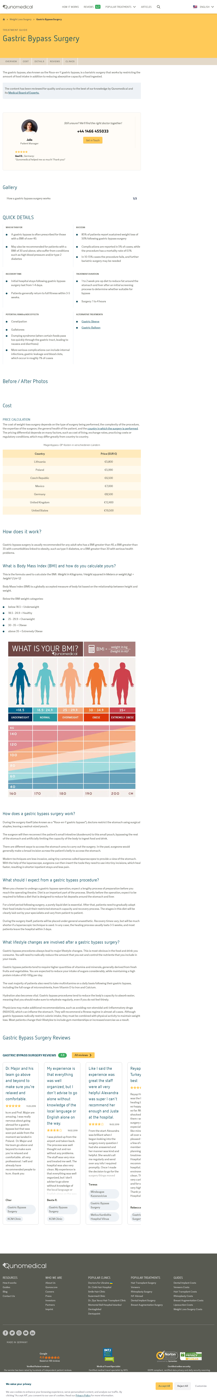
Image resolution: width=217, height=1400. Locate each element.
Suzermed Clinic (96, 1296)
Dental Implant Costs (185, 1282)
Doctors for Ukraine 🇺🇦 (100, 1282)
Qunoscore (51, 1287)
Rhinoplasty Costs (183, 1296)
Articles (146, 6)
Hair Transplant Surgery (143, 1282)
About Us (50, 1282)
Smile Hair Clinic (96, 1291)
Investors (50, 1300)
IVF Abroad (137, 1296)
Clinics (70, 61)
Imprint (49, 1309)
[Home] (4, 19)
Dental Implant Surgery (143, 1300)
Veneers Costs (181, 1287)
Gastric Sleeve (90, 321)
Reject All (182, 1386)
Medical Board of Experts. (23, 92)
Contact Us (9, 1296)
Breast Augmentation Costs (188, 1300)
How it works (70, 6)
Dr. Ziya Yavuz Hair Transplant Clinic (107, 1300)
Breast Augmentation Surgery (147, 1304)
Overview (11, 61)
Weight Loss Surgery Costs (188, 1309)
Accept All (164, 1386)
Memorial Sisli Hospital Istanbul (104, 1304)
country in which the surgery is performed (112, 428)
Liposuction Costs (183, 1304)
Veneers (135, 1287)
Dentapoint (94, 1313)
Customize (201, 1386)
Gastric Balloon (91, 327)
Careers (49, 1291)
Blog (5, 1291)
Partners (50, 1304)
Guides (6, 1287)
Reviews (89, 6)
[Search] (158, 6)
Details (39, 61)
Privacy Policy (83, 1395)
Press (48, 1296)
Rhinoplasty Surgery (141, 1291)
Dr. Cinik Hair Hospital (99, 1287)
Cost (26, 61)
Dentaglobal (94, 1309)
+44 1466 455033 (92, 131)
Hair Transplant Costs (185, 1291)
